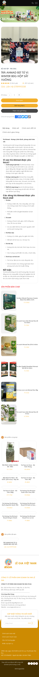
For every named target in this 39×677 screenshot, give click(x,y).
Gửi (29, 623)
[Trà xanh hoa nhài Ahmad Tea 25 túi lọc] (8, 414)
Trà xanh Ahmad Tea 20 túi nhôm (27, 344)
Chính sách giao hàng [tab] (11, 132)
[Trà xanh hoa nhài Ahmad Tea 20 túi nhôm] (8, 323)
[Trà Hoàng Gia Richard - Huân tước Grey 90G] (28, 487)
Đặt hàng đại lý (19, 106)
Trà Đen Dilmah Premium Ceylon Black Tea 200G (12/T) (27, 299)
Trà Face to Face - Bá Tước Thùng (28, 465)
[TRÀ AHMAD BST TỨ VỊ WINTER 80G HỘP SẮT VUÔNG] (10, 539)
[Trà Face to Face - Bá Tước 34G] (28, 474)
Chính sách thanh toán (9, 637)
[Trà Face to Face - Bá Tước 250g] (10, 487)
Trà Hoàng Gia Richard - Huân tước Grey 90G (28, 491)
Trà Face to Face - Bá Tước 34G (28, 478)
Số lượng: (4, 95)
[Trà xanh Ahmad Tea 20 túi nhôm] (8, 346)
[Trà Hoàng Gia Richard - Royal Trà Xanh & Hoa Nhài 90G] (28, 500)
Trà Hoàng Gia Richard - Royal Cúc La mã (28, 517)
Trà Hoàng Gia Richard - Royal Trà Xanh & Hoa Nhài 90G (28, 504)
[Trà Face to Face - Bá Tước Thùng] (28, 452)
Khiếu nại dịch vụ (7, 643)
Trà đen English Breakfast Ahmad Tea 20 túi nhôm (27, 367)
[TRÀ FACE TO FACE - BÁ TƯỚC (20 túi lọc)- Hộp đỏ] (10, 474)
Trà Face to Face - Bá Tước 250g (10, 491)
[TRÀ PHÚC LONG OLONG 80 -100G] (10, 452)
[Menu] (36, 3)
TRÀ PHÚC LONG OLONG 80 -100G (10, 465)
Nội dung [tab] (6, 128)
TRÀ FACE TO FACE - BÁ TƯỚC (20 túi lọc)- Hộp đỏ (10, 478)
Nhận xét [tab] (15, 128)
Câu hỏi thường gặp (8, 640)
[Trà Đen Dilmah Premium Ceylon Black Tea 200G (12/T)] (8, 300)
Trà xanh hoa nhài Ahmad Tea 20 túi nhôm (27, 321)
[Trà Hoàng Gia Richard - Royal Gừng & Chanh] (10, 513)
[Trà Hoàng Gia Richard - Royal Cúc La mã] (28, 513)
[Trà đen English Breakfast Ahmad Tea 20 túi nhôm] (8, 369)
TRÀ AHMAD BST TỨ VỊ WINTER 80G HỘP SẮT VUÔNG (10, 543)
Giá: (3, 86)
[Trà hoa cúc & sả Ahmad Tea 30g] (8, 392)
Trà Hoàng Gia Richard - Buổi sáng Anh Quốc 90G (10, 504)
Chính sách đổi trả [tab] (29, 128)
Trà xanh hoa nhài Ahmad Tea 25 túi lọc (27, 412)
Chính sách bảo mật (8, 633)
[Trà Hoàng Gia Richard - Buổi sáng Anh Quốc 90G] (10, 500)
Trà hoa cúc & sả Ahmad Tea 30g (27, 390)
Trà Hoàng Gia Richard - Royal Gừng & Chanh (10, 517)
